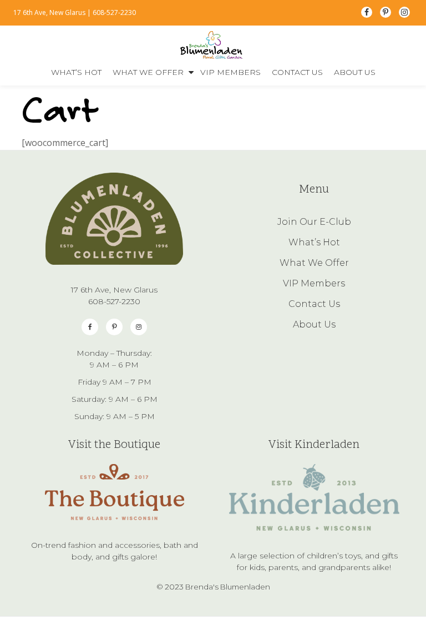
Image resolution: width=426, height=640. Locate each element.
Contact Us (314, 304)
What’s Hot (314, 242)
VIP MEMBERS (230, 72)
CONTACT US (297, 72)
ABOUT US (355, 72)
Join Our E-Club (314, 221)
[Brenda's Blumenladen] (213, 45)
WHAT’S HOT (76, 72)
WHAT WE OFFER (148, 72)
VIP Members (314, 283)
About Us (314, 324)
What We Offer (314, 263)
